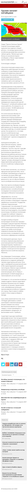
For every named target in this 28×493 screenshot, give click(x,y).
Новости (5, 420)
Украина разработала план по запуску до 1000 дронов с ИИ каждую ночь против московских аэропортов (13, 426)
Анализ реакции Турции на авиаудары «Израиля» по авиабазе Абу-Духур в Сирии (13, 460)
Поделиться (7, 19)
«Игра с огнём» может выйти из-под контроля (13, 452)
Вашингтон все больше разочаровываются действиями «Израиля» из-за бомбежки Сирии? (13, 475)
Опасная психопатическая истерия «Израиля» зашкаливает (13, 444)
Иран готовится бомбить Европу (12, 468)
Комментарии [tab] (8, 375)
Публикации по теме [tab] (9, 372)
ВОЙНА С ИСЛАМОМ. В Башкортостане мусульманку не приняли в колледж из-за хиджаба (13, 435)
